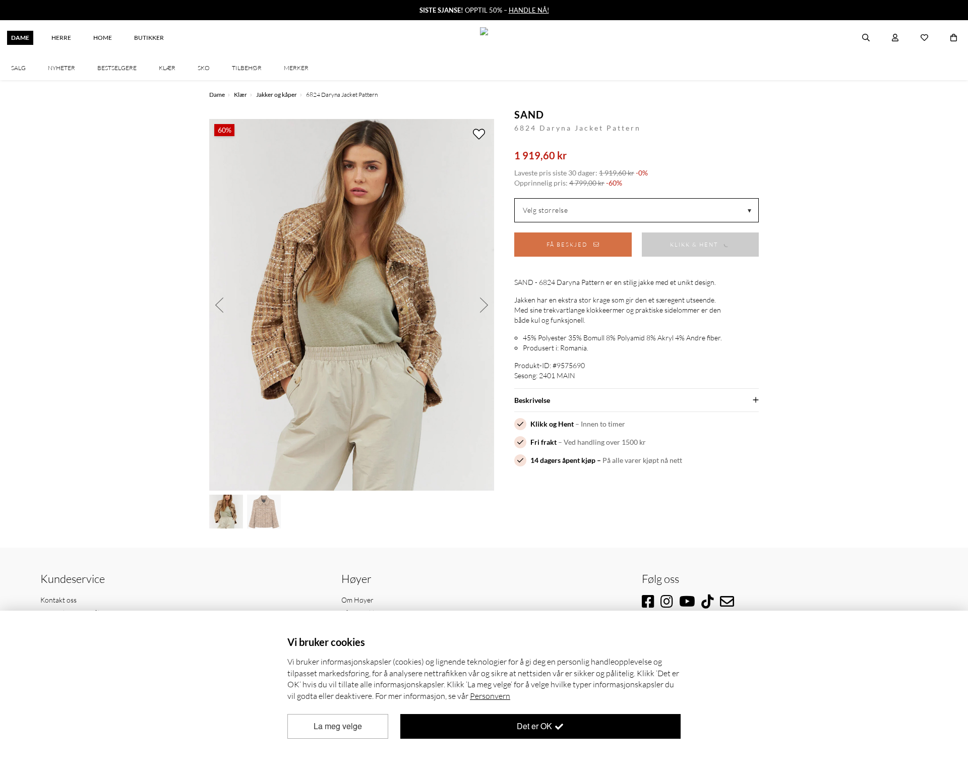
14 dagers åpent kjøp (562, 460)
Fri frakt (543, 442)
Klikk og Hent (552, 424)
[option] (351, 305)
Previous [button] (219, 305)
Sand (529, 114)
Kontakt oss (58, 600)
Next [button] (484, 305)
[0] (953, 37)
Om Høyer (357, 600)
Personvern (490, 696)
